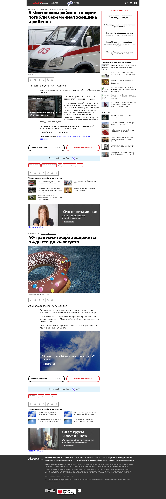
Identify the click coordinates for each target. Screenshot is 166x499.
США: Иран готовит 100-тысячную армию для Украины (122, 123)
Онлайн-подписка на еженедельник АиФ (117, 458)
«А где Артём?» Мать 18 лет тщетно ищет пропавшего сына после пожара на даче (123, 67)
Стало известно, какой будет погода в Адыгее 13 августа (84, 420)
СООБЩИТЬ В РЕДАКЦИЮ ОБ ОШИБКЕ (121, 460)
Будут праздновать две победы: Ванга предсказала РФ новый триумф (122, 139)
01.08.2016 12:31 (33, 9)
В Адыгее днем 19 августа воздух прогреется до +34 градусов (85, 413)
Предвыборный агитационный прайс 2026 (92, 460)
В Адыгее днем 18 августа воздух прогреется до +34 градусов (49, 420)
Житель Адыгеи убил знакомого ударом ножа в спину (119, 53)
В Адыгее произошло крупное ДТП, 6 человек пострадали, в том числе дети (50, 190)
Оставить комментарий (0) (83, 148)
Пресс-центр (69, 458)
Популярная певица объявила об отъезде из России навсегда (122, 116)
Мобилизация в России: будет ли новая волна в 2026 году (122, 131)
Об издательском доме (53, 458)
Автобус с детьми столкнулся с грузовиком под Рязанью (49, 182)
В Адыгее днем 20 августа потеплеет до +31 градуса (119, 26)
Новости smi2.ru (35, 227)
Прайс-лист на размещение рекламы (58, 460)
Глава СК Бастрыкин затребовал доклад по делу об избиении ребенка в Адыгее (119, 44)
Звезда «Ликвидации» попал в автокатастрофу (84, 189)
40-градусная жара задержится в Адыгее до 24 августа (119, 17)
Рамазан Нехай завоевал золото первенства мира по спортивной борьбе (119, 35)
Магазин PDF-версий (92, 458)
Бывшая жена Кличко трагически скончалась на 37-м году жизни (122, 145)
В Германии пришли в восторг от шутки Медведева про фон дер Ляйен (124, 153)
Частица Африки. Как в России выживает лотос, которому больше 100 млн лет (123, 89)
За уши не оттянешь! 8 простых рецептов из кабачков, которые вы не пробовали (124, 82)
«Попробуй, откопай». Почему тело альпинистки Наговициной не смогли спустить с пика (123, 104)
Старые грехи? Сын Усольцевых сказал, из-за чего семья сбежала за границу (124, 96)
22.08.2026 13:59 (33, 234)
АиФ (47, 294)
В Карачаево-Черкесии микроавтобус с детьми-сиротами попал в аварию (50, 197)
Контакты (79, 458)
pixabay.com (32, 74)
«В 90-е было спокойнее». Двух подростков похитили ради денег (123, 73)
